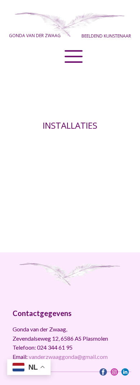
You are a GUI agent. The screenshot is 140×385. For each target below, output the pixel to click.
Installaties (70, 125)
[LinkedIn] (125, 372)
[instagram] (114, 372)
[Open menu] (70, 53)
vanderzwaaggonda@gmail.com (68, 356)
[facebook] (103, 372)
